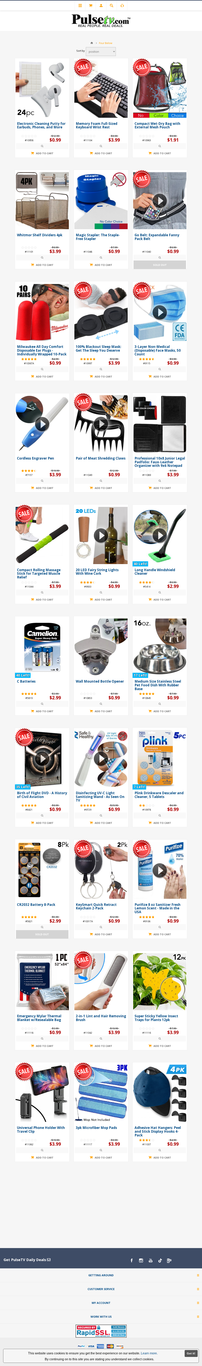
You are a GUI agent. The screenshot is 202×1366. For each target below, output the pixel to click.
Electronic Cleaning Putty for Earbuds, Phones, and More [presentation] (41, 125)
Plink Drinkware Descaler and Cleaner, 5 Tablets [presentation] (159, 795)
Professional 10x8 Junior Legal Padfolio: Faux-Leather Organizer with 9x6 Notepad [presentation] (160, 462)
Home (92, 43)
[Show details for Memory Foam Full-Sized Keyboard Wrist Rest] (101, 89)
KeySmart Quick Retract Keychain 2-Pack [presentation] (96, 906)
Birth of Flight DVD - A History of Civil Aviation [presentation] (42, 795)
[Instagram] (141, 1260)
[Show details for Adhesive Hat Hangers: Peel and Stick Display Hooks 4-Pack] (159, 1093)
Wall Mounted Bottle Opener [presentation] (100, 681)
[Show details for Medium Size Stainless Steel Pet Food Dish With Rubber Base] (159, 647)
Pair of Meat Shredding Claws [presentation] (100, 458)
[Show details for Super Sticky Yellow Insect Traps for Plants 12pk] (159, 981)
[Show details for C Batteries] (42, 647)
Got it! (191, 1353)
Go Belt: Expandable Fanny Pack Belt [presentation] (157, 237)
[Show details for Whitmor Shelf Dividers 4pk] (42, 200)
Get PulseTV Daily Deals (25, 1259)
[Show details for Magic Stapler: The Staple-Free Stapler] (101, 200)
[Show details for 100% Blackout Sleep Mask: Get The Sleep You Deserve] (101, 312)
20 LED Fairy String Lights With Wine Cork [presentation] (97, 572)
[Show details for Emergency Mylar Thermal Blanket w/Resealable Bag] (42, 981)
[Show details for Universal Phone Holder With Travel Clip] (42, 1093)
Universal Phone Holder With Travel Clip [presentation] (41, 1129)
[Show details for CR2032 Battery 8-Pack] (42, 870)
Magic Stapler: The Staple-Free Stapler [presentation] (98, 237)
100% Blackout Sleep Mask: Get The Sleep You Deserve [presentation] (98, 348)
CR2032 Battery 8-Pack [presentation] (36, 904)
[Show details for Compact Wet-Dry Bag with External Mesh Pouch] (159, 89)
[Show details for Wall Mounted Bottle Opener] (101, 647)
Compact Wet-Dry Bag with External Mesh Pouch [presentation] (157, 125)
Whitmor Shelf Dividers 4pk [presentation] (39, 235)
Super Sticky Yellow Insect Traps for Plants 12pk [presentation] (156, 1018)
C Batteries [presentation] (26, 681)
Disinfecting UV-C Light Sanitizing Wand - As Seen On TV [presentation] (100, 797)
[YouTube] (150, 1260)
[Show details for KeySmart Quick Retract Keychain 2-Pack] (101, 870)
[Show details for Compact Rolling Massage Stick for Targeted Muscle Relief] (42, 535)
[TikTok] (160, 1260)
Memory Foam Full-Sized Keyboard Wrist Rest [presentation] (96, 125)
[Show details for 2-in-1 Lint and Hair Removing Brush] (101, 981)
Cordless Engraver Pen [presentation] (35, 458)
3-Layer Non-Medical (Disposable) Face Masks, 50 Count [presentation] (158, 350)
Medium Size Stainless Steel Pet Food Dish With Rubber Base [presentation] (158, 685)
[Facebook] (131, 1260)
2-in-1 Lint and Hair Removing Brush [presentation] (101, 1018)
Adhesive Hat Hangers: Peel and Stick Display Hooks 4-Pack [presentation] (158, 1131)
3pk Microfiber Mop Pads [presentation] (96, 1127)
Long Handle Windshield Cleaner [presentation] (155, 572)
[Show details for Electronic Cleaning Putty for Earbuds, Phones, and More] (42, 89)
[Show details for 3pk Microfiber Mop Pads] (101, 1093)
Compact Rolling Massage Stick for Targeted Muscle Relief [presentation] (39, 573)
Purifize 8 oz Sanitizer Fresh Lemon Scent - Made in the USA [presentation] (157, 908)
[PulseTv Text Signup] (169, 1260)
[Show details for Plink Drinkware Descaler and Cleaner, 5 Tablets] (159, 758)
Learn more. (149, 1353)
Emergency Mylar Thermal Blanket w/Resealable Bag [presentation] (39, 1018)
